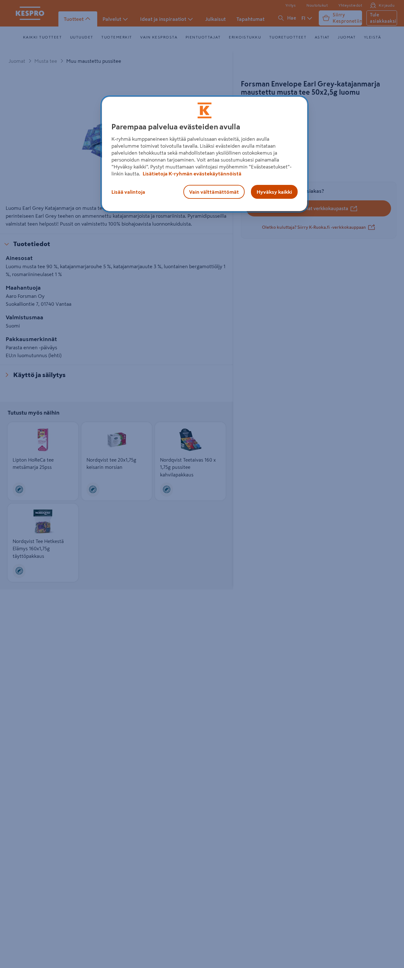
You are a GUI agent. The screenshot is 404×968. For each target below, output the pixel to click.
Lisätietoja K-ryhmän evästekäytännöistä (191, 173)
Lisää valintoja (128, 191)
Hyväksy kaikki (274, 191)
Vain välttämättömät (214, 191)
